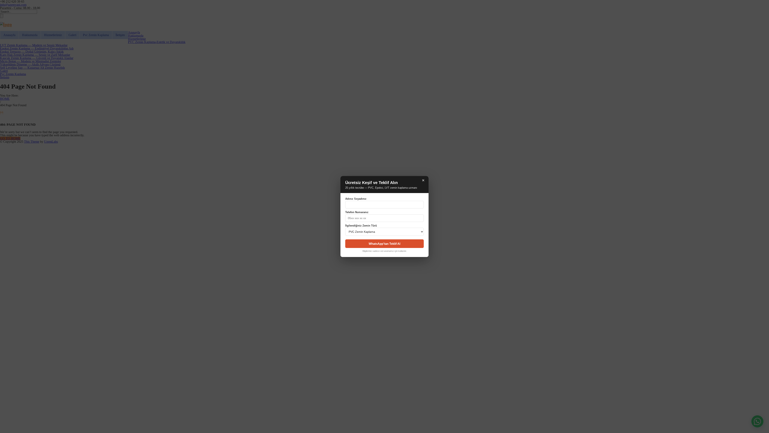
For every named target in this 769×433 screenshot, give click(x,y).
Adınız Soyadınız (355, 198)
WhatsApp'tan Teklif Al (384, 243)
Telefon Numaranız (356, 212)
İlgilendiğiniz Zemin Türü (361, 225)
